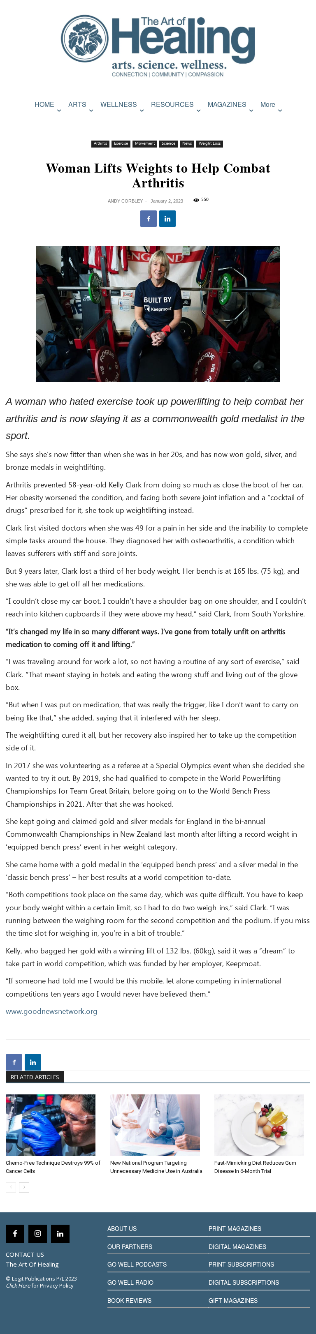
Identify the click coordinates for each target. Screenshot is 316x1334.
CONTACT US (25, 1254)
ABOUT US (122, 1228)
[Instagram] (37, 1234)
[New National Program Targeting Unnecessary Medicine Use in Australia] (158, 1125)
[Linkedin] (167, 218)
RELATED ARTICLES (35, 1077)
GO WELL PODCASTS (137, 1264)
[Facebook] (148, 218)
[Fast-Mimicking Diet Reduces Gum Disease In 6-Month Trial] (262, 1125)
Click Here (18, 1285)
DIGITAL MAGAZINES (237, 1246)
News (187, 143)
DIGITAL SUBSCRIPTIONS (244, 1282)
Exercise (121, 143)
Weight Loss (210, 143)
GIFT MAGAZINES (233, 1300)
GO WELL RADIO (130, 1282)
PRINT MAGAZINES (235, 1228)
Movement (145, 143)
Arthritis (100, 143)
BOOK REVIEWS (129, 1300)
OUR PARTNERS (129, 1246)
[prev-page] (11, 1187)
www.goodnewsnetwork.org (52, 1012)
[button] (302, 121)
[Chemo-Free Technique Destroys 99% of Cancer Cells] (54, 1125)
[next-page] (24, 1187)
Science (168, 143)
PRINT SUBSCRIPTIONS (241, 1264)
